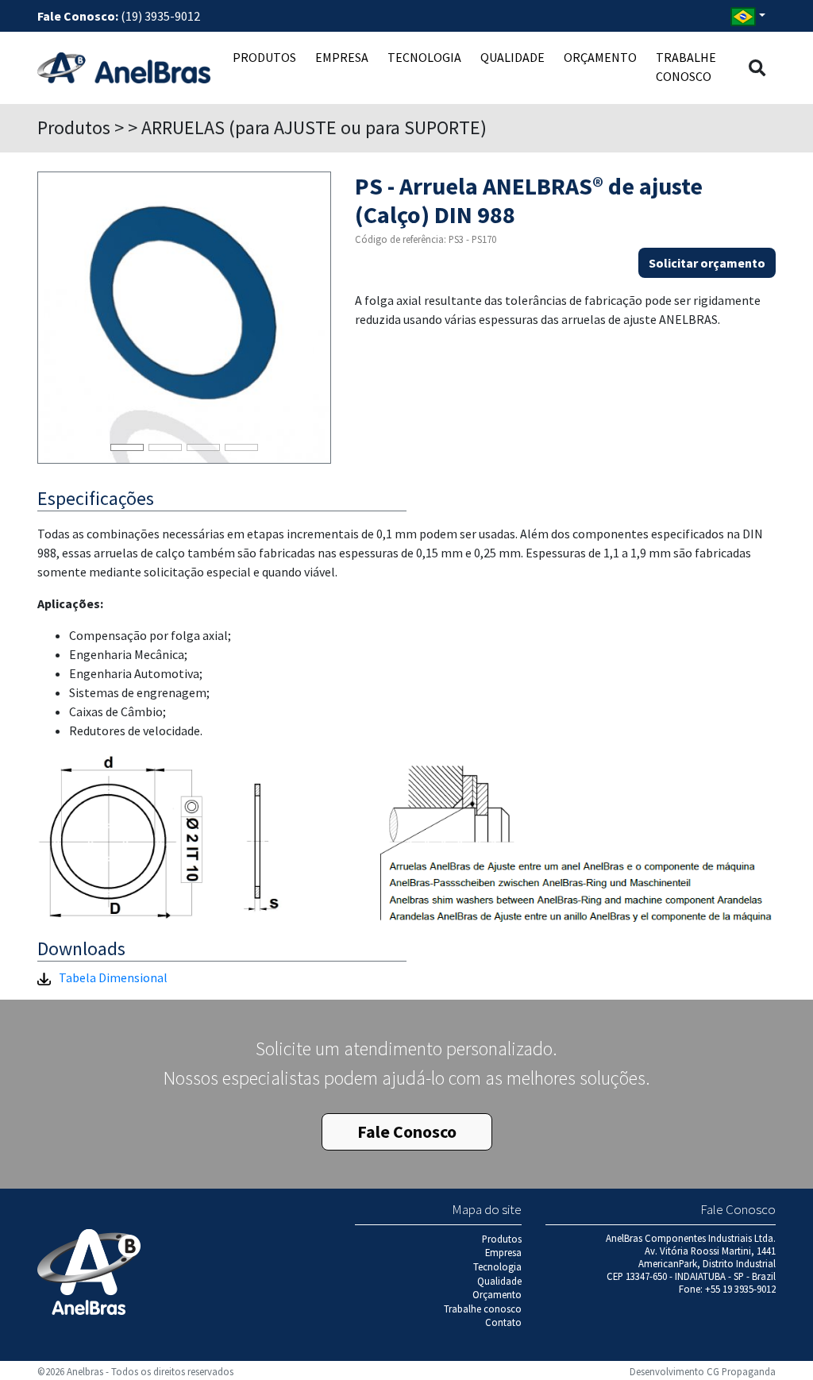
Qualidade (512, 57)
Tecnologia (424, 57)
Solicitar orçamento (707, 263)
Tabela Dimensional (113, 977)
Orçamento (600, 57)
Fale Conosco (407, 1131)
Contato (503, 1322)
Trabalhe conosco (686, 66)
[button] (757, 68)
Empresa (341, 57)
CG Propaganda (741, 1371)
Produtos (264, 57)
